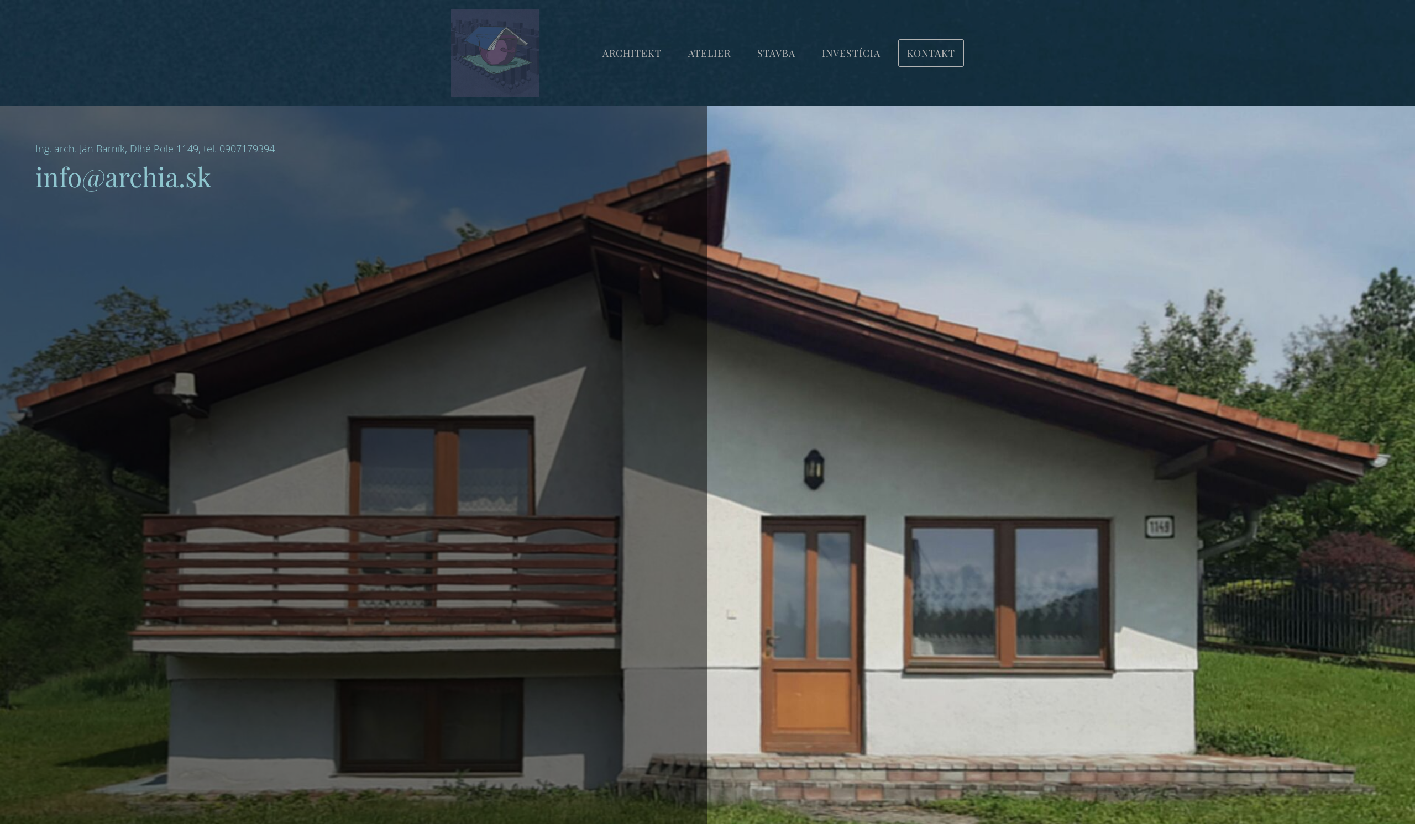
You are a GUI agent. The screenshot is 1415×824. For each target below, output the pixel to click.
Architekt (632, 52)
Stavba (776, 52)
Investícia (851, 52)
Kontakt (931, 52)
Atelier (709, 52)
